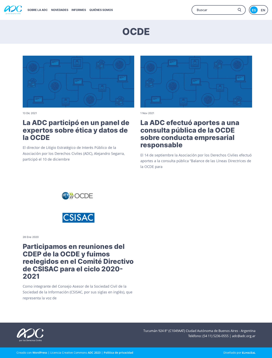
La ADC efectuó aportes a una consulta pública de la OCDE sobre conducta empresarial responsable (189, 134)
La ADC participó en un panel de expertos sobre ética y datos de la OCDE (76, 130)
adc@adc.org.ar (243, 336)
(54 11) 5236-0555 (216, 336)
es (254, 10)
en (263, 10)
